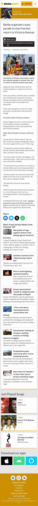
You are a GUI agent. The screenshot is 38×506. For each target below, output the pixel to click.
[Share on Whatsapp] (22, 218)
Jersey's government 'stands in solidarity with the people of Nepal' (23, 292)
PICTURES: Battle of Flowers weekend (16, 118)
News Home (11, 39)
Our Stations (19, 496)
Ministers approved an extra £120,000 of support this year (18, 203)
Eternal (20, 422)
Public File (19, 491)
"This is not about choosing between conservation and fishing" (16, 311)
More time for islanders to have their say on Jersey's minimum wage (23, 374)
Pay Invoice (19, 485)
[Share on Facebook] (5, 218)
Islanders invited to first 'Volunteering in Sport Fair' (23, 258)
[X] (24, 478)
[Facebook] (13, 478)
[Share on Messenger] (11, 218)
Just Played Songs (12, 394)
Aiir (19, 503)
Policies (19, 488)
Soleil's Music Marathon (22, 14)
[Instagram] (18, 478)
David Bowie (22, 405)
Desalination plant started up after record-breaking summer (23, 353)
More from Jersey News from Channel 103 (20, 44)
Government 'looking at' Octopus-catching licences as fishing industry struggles (18, 334)
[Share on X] (17, 218)
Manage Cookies (19, 483)
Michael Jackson (23, 442)
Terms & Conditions (19, 493)
